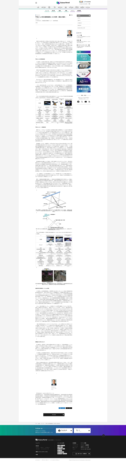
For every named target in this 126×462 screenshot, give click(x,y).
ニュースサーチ (75, 446)
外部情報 (79, 10)
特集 (66, 10)
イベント (72, 10)
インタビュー (47, 447)
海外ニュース (75, 447)
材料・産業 (71, 7)
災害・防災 (82, 7)
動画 (60, 10)
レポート (79, 20)
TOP (36, 423)
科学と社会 (88, 7)
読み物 (53, 10)
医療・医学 (44, 7)
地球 (49, 7)
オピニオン (79, 25)
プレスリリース (75, 444)
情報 (66, 7)
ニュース (47, 10)
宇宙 (55, 7)
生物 (38, 7)
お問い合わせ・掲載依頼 (82, 453)
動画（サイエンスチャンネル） (42, 451)
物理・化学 (60, 7)
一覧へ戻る (54, 414)
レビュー (37, 447)
